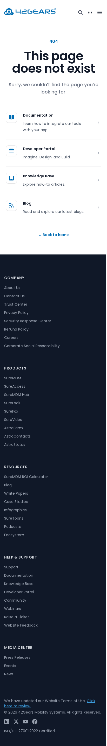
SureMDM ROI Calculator (26, 476)
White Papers (16, 493)
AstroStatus (14, 444)
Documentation (38, 115)
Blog (27, 203)
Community (15, 600)
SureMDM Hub (16, 394)
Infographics (15, 510)
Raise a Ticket (16, 617)
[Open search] (80, 12)
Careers (11, 337)
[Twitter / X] (16, 721)
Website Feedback (21, 625)
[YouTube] (25, 721)
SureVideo (13, 419)
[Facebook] (34, 721)
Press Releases (17, 657)
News (9, 674)
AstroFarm (13, 428)
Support (11, 567)
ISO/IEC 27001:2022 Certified (29, 731)
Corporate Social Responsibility (32, 345)
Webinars (12, 608)
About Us (12, 287)
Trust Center (15, 304)
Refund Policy (16, 329)
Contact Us (14, 296)
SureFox (11, 411)
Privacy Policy (16, 312)
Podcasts (12, 526)
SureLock (12, 403)
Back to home (53, 234)
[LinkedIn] (6, 721)
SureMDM (12, 378)
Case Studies (16, 501)
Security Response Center (27, 321)
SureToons (13, 518)
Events (10, 665)
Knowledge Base (38, 176)
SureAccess (14, 386)
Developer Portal (39, 148)
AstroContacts (17, 436)
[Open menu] (89, 12)
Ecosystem (14, 534)
